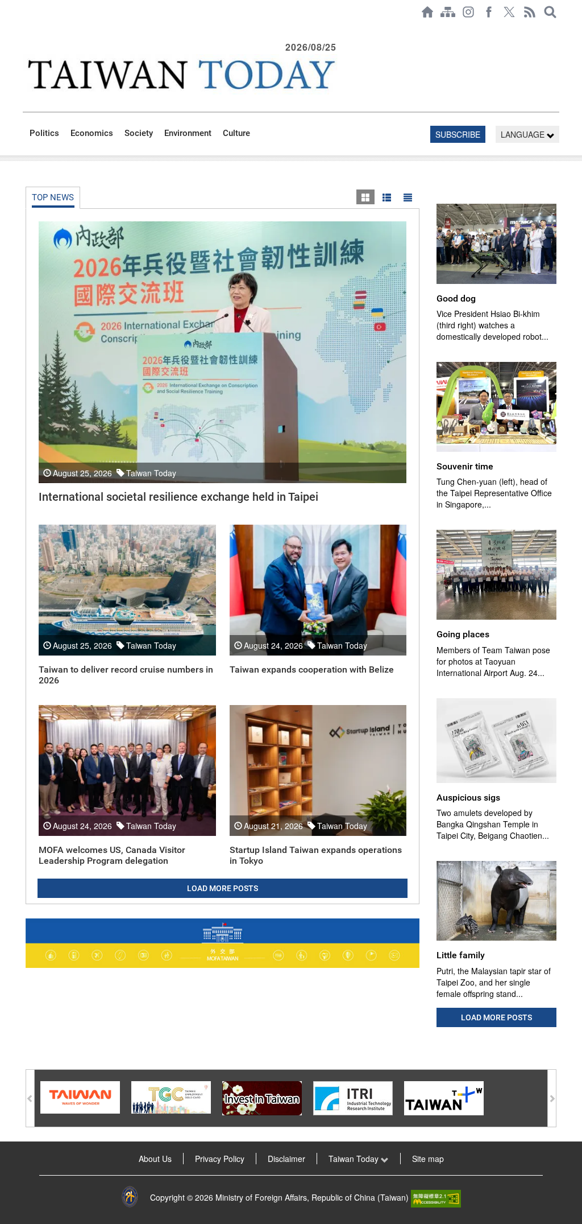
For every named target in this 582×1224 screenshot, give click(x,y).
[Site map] (448, 12)
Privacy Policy (219, 1158)
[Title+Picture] (386, 196)
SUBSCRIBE (457, 134)
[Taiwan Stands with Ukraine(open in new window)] (222, 943)
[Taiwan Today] (181, 74)
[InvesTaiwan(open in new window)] (262, 1097)
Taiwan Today (355, 1158)
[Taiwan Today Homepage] (427, 12)
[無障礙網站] (436, 1197)
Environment (187, 133)
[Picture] (365, 196)
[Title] (407, 196)
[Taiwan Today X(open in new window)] (509, 12)
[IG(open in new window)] (468, 12)
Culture (236, 133)
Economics (91, 133)
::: (26, 29)
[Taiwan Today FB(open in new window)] (489, 12)
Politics (44, 133)
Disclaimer (286, 1158)
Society (138, 133)
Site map (428, 1158)
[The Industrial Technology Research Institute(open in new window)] (353, 1097)
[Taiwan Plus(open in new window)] (444, 1097)
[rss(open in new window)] (530, 12)
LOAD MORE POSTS (222, 888)
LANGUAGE (524, 134)
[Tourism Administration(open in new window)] (80, 1096)
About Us (155, 1158)
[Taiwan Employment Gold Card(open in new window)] (171, 1096)
